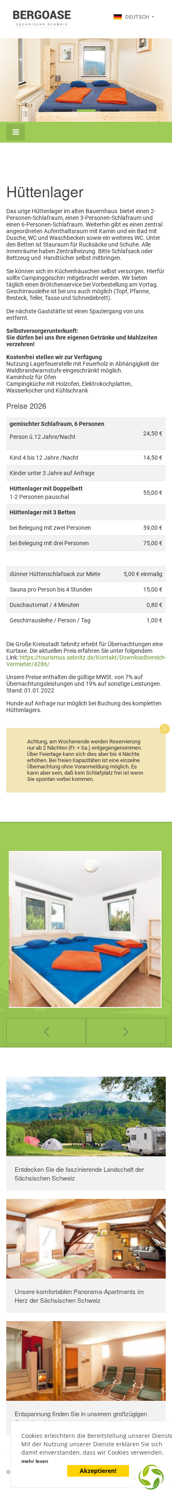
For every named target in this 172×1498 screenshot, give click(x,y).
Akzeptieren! (98, 1471)
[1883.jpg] (83, 929)
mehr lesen (34, 1461)
